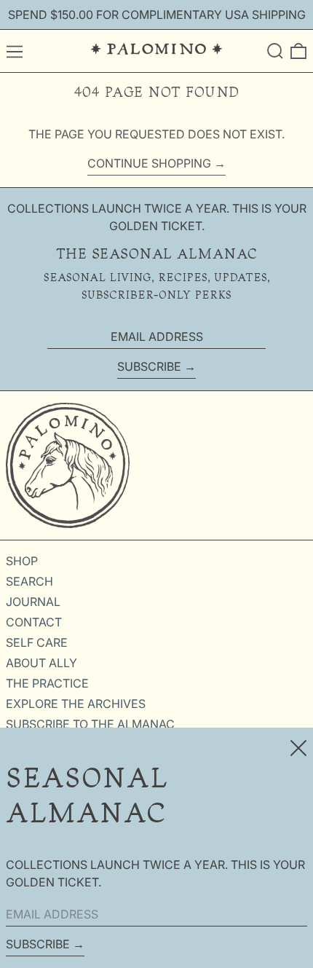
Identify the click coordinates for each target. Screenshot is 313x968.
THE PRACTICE (47, 683)
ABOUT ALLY (41, 663)
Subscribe (149, 366)
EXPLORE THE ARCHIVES (76, 703)
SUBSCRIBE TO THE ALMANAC (90, 724)
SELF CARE (37, 642)
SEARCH (29, 581)
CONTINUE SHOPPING (149, 163)
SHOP (22, 561)
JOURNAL (33, 601)
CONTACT (34, 622)
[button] (275, 51)
